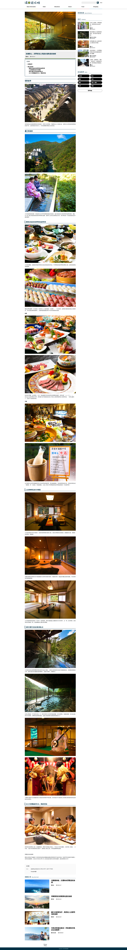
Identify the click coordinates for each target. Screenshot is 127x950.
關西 (80, 82)
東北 (92, 76)
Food (83, 6)
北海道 (80, 76)
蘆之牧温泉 (30, 66)
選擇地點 (90, 90)
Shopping (95, 6)
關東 (80, 79)
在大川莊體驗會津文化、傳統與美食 (37, 73)
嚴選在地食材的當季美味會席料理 (37, 68)
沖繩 (92, 85)
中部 (92, 79)
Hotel (44, 6)
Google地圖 (33, 871)
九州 (80, 85)
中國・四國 (94, 82)
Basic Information (31, 6)
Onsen (70, 6)
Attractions (57, 6)
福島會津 (29, 64)
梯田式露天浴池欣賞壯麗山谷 (36, 71)
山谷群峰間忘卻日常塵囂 (35, 69)
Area (101, 2)
